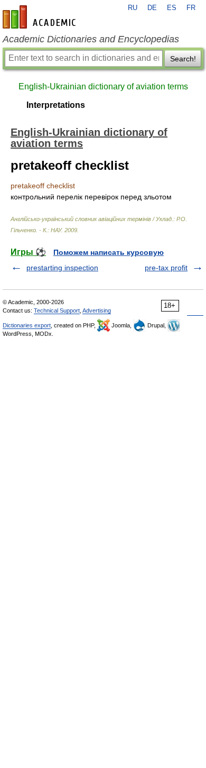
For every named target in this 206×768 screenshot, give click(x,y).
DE (152, 8)
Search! (183, 58)
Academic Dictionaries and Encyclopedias (91, 39)
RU (132, 8)
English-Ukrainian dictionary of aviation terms (103, 86)
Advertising (96, 310)
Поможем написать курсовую (108, 252)
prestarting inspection (62, 267)
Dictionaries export (27, 325)
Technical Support (57, 310)
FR (190, 8)
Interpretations (55, 104)
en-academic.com (41, 17)
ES (171, 8)
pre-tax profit (166, 267)
